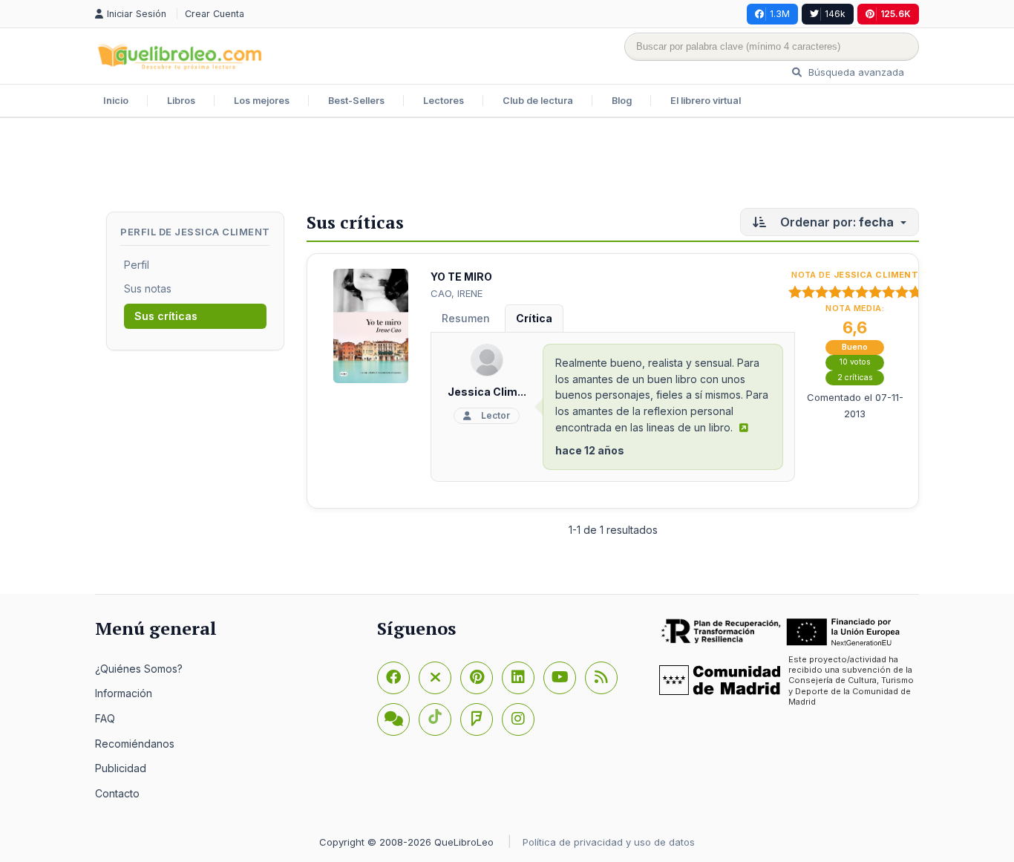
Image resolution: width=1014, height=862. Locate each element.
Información (123, 693)
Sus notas (147, 288)
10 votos (855, 362)
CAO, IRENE (457, 293)
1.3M (780, 13)
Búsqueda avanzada (854, 72)
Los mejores (262, 100)
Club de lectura (538, 100)
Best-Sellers (356, 100)
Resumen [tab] (466, 318)
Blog (622, 100)
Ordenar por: (835, 222)
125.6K (895, 13)
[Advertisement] (507, 166)
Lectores (443, 100)
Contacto (117, 793)
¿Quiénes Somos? (139, 668)
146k (835, 13)
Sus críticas (165, 316)
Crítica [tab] (534, 318)
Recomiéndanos (134, 743)
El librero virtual (705, 100)
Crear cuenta (214, 13)
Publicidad (120, 768)
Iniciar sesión (138, 13)
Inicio (115, 100)
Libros (181, 100)
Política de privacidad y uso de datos (609, 842)
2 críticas (855, 377)
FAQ (105, 718)
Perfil (136, 264)
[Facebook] (393, 678)
